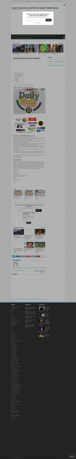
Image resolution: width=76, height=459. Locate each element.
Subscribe (49, 20)
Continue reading (38, 22)
